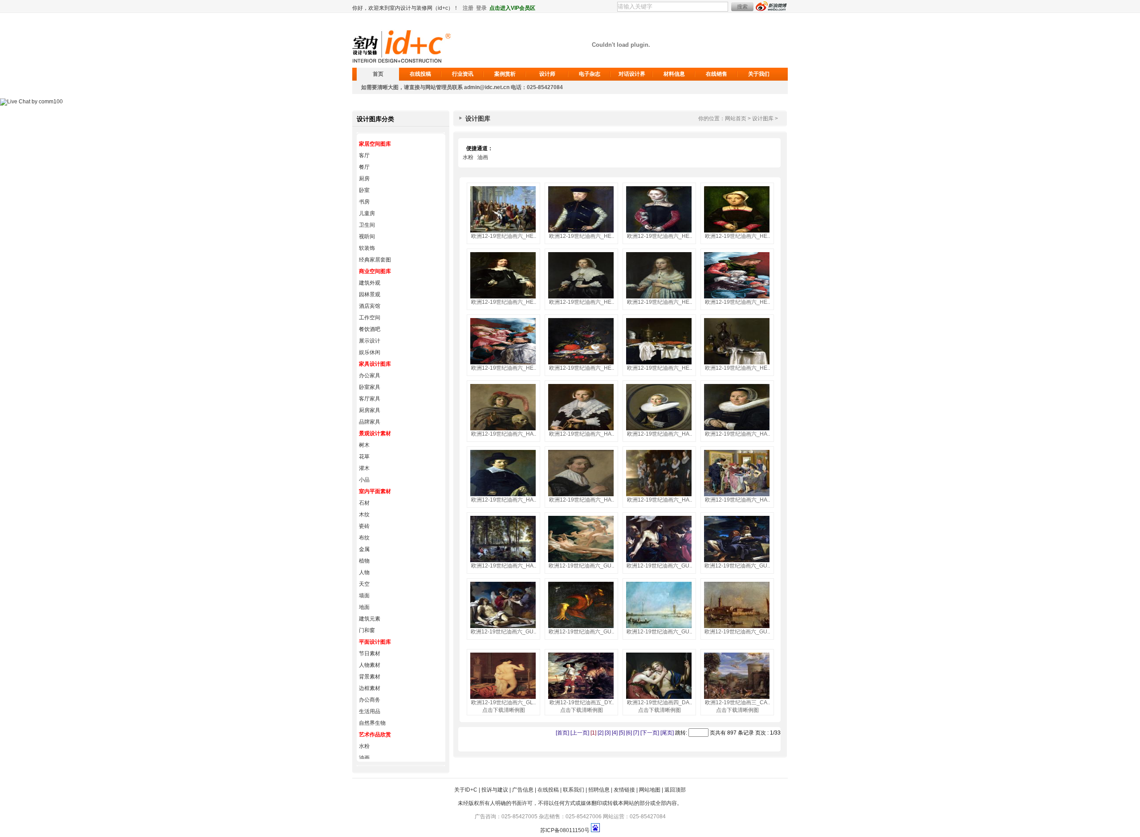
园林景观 (369, 294)
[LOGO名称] (403, 60)
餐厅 (364, 167)
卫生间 (367, 225)
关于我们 (759, 74)
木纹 (364, 514)
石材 (364, 503)
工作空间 (369, 317)
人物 (364, 572)
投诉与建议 (494, 790)
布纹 (364, 538)
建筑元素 (369, 619)
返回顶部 (675, 790)
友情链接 (624, 790)
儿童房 (367, 213)
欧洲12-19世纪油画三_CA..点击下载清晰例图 (737, 706)
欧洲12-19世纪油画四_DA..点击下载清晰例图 (659, 706)
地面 (364, 607)
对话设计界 (632, 74)
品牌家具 (369, 422)
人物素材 (369, 665)
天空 (364, 584)
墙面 (364, 595)
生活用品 (369, 711)
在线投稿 (420, 74)
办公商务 (369, 700)
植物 (364, 561)
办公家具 (369, 375)
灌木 (364, 468)
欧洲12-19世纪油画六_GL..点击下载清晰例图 (503, 706)
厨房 (364, 179)
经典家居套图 (375, 260)
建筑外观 (369, 283)
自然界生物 (372, 723)
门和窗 (367, 630)
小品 (364, 480)
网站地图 (649, 790)
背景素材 (369, 677)
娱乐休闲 (369, 352)
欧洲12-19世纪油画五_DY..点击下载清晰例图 (582, 706)
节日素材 (369, 653)
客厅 (364, 155)
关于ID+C (465, 790)
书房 (364, 202)
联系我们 (573, 790)
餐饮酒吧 (369, 329)
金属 (364, 549)
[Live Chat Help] (31, 101)
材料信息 (674, 74)
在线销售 (716, 74)
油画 (364, 758)
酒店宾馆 (369, 306)
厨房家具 (369, 410)
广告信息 (522, 790)
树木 (364, 445)
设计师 (547, 74)
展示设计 (369, 341)
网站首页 (735, 118)
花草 (364, 456)
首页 (378, 74)
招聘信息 (599, 790)
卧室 (364, 190)
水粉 (364, 746)
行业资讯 (462, 74)
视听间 (367, 236)
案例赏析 (505, 74)
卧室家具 (369, 387)
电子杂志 (589, 74)
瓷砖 (364, 526)
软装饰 (367, 248)
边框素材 (369, 688)
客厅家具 (369, 399)
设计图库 (763, 118)
